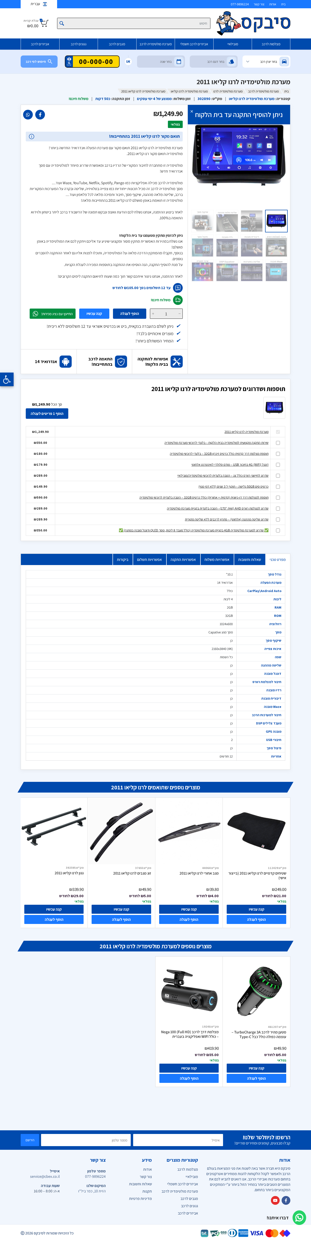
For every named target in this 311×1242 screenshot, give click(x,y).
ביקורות (122, 559)
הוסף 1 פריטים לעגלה (47, 413)
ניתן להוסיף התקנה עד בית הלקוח (239, 114)
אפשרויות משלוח (217, 559)
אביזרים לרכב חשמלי (194, 44)
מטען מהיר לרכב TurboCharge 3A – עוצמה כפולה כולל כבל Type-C (259, 1034)
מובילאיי (232, 44)
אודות (272, 4)
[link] (40, 114)
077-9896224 (240, 4)
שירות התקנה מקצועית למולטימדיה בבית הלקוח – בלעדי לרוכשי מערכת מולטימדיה (216, 442)
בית (283, 4)
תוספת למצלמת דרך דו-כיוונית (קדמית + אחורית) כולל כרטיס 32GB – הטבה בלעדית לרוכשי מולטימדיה (203, 497)
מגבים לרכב (117, 44)
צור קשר (259, 4)
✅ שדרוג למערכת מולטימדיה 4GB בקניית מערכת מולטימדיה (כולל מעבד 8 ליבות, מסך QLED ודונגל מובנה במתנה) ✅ (193, 530)
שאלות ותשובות (249, 559)
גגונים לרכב (78, 44)
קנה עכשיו (94, 313)
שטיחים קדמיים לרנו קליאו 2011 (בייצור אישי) (257, 875)
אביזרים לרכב (40, 44)
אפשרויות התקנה (183, 559)
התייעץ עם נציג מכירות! (57, 313)
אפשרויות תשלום (149, 559)
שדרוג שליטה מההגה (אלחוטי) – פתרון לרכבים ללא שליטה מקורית (226, 519)
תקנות (147, 1191)
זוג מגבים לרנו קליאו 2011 (132, 873)
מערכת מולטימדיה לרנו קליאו (189, 91)
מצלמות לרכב (271, 44)
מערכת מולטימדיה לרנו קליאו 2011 (246, 431)
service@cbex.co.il (45, 1176)
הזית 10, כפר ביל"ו (92, 1191)
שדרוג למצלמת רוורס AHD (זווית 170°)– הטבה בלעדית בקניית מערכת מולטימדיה (217, 508)
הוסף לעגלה (129, 313)
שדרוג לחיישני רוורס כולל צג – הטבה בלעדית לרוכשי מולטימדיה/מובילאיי (222, 475)
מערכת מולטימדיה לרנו (227, 91)
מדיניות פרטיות (140, 1198)
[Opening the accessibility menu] (7, 379)
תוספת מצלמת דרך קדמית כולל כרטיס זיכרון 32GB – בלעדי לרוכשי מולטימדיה (219, 453)
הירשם (30, 1140)
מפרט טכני (278, 559)
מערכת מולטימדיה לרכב (155, 44)
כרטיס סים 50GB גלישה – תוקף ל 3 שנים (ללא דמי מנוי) (233, 486)
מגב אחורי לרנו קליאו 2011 (199, 873)
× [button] (191, 111)
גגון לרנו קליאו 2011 (69, 873)
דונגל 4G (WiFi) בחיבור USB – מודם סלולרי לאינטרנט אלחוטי (229, 464)
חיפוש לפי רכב (36, 61)
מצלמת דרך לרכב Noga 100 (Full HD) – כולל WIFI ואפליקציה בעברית (190, 1034)
